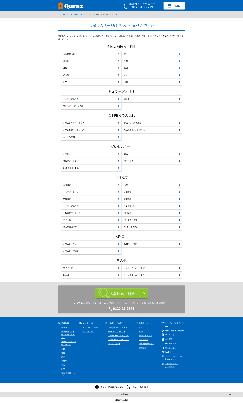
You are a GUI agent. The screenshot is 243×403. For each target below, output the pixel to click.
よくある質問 (114, 344)
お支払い (142, 327)
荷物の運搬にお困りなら (118, 340)
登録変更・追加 (145, 335)
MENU (177, 6)
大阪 (63, 365)
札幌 (63, 353)
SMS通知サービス (146, 344)
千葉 (63, 349)
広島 (63, 369)
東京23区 (65, 327)
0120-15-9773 (123, 309)
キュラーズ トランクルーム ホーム (71, 14)
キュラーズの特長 (90, 327)
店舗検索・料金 (122, 294)
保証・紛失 (143, 340)
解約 (141, 331)
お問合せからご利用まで (118, 327)
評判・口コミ (88, 331)
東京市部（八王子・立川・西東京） (68, 334)
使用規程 (142, 348)
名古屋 (64, 361)
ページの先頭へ (121, 394)
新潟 (63, 357)
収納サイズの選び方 (116, 331)
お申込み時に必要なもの (118, 335)
